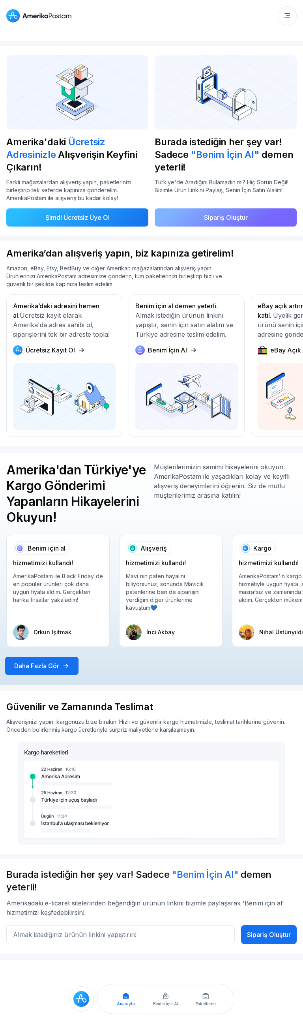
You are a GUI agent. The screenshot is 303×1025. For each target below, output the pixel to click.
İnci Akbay (160, 632)
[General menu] (287, 15)
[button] (287, 15)
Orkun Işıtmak (52, 632)
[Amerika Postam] (40, 16)
